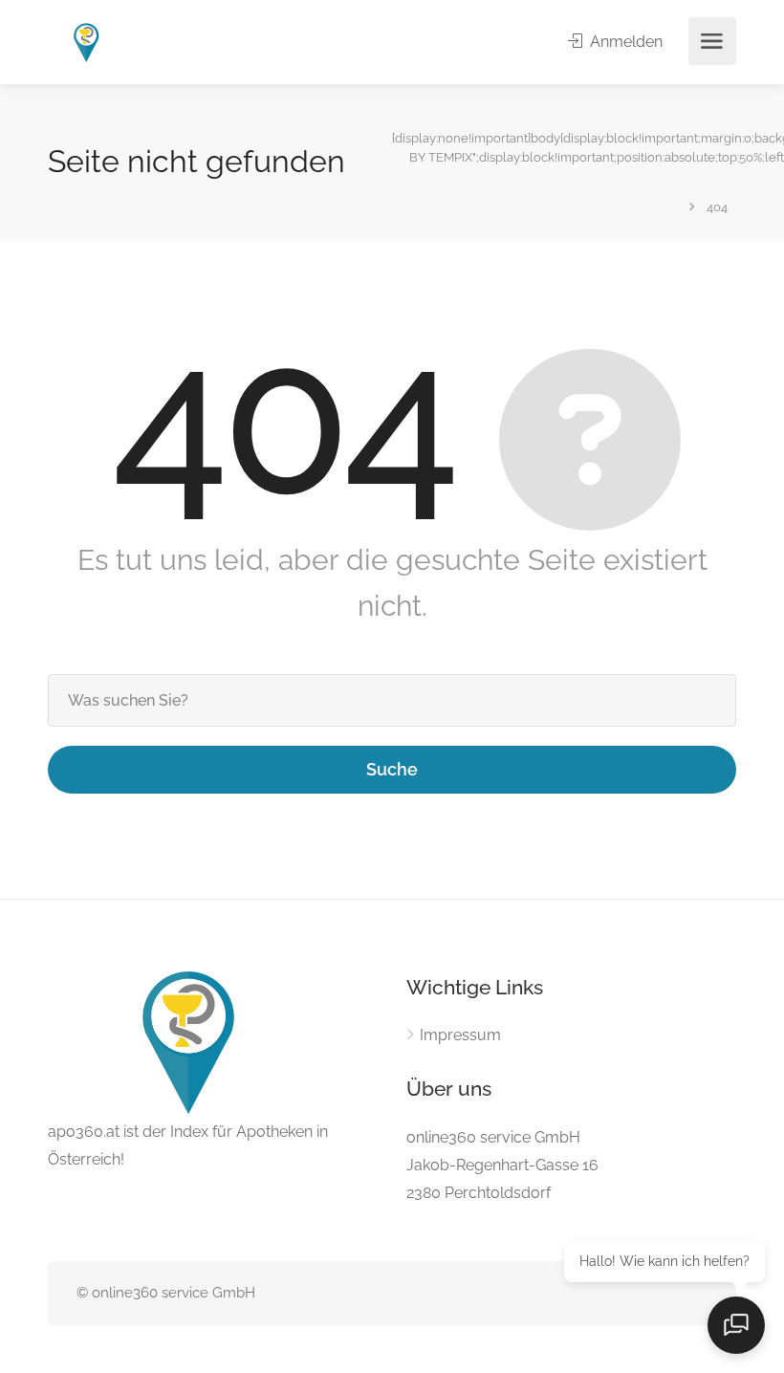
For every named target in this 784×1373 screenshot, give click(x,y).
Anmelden (624, 42)
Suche (392, 769)
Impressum (460, 1035)
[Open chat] (736, 1325)
